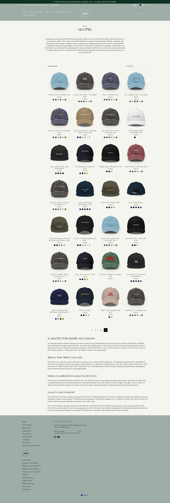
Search (24, 422)
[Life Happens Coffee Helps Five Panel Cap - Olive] (59, 245)
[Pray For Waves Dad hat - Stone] (112, 317)
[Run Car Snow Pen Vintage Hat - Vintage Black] (104, 245)
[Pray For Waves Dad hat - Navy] (109, 317)
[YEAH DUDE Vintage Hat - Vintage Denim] (132, 171)
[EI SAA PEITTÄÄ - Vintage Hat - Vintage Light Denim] (86, 101)
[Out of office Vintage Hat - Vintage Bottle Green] (65, 137)
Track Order (28, 15)
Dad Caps (25, 474)
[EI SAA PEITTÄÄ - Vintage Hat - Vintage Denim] (81, 101)
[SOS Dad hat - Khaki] (86, 315)
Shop (24, 12)
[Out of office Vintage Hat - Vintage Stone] (63, 137)
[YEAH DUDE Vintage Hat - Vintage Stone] (140, 171)
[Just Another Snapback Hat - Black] (82, 209)
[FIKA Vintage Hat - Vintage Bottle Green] (116, 99)
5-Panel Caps (26, 489)
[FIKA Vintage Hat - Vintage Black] (104, 99)
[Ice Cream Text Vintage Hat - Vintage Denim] (137, 101)
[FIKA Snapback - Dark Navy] (131, 207)
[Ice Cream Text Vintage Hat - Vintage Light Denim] (132, 101)
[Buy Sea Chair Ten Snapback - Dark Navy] (56, 173)
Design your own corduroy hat (31, 472)
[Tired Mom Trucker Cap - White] (114, 171)
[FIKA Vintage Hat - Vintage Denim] (107, 99)
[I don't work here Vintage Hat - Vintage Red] (58, 281)
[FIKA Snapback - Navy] (138, 207)
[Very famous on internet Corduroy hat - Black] (61, 319)
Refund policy (26, 428)
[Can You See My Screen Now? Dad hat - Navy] (80, 137)
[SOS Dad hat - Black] (81, 315)
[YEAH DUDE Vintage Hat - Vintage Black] (130, 171)
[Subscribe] (79, 431)
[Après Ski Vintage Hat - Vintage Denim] (132, 315)
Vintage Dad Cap (27, 478)
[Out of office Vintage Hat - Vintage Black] (53, 137)
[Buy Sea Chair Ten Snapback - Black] (58, 173)
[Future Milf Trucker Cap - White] (140, 245)
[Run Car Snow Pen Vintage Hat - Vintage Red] (109, 245)
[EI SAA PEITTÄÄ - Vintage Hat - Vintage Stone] (88, 101)
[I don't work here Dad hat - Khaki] (82, 245)
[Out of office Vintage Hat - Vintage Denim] (56, 137)
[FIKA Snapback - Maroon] (136, 207)
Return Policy (44, 5)
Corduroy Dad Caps (28, 483)
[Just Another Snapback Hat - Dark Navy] (80, 209)
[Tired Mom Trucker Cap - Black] (107, 171)
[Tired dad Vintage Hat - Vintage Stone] (63, 99)
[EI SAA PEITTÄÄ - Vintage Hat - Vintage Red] (84, 101)
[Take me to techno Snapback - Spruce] (141, 281)
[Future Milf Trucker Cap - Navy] (135, 245)
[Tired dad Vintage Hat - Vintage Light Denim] (58, 99)
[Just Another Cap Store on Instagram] (55, 437)
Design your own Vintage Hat (31, 466)
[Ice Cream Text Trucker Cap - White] (137, 137)
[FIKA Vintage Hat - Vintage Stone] (114, 99)
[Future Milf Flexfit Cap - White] (90, 173)
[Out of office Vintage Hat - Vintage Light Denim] (58, 137)
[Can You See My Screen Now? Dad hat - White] (92, 137)
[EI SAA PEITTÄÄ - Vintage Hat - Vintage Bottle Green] (91, 101)
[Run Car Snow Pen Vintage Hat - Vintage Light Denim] (112, 245)
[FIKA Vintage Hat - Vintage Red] (109, 99)
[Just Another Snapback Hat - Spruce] (90, 209)
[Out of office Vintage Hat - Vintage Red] (61, 137)
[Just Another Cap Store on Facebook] (59, 437)
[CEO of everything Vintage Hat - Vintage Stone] (63, 209)
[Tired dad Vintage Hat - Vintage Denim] (56, 99)
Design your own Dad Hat (30, 463)
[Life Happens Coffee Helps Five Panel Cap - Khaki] (64, 245)
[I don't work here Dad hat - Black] (78, 245)
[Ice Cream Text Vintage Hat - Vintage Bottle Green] (142, 101)
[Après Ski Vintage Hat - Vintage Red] (135, 315)
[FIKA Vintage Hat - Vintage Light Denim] (112, 99)
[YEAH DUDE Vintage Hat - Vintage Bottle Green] (142, 171)
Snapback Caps (27, 480)
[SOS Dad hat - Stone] (88, 315)
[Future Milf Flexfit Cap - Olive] (85, 173)
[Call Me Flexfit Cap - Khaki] (87, 279)
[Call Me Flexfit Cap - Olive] (85, 279)
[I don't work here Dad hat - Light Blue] (90, 245)
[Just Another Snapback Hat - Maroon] (85, 209)
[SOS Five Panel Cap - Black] (107, 207)
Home (85, 26)
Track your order (27, 436)
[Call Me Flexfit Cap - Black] (82, 279)
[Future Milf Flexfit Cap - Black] (82, 173)
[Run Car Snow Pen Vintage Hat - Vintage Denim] (107, 245)
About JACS (35, 5)
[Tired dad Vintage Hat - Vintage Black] (53, 99)
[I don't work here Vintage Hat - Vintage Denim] (56, 281)
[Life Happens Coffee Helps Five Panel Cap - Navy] (57, 245)
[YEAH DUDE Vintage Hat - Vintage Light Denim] (137, 171)
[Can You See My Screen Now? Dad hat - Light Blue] (90, 137)
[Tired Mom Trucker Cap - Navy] (109, 171)
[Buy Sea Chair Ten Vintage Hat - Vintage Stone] (114, 137)
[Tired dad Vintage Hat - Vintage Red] (61, 99)
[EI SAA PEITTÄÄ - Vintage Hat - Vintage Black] (79, 101)
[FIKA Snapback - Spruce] (141, 207)
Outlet (49, 12)
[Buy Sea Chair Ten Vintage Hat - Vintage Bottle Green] (116, 137)
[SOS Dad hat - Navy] (84, 315)
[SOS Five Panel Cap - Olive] (112, 207)
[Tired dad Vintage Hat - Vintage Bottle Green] (65, 99)
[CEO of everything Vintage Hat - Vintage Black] (53, 209)
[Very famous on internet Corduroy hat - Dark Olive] (63, 319)
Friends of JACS (63, 12)
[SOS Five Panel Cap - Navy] (109, 207)
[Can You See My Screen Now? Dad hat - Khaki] (82, 137)
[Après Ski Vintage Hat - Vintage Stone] (140, 315)
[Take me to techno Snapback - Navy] (138, 281)
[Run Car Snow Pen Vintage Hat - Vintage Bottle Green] (116, 245)
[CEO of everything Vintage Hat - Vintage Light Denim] (61, 209)
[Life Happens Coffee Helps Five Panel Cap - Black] (55, 245)
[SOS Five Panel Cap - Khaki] (114, 207)
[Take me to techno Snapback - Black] (133, 281)
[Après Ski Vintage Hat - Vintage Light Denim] (137, 315)
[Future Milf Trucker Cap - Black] (132, 245)
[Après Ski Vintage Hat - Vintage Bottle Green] (142, 315)
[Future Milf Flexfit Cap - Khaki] (87, 173)
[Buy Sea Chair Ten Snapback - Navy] (63, 173)
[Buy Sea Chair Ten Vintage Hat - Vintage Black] (104, 137)
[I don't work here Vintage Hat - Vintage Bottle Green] (65, 281)
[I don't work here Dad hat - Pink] (87, 245)
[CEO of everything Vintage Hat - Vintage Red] (58, 209)
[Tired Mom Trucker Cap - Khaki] (112, 171)
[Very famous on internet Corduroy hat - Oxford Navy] (56, 319)
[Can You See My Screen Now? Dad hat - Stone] (85, 137)
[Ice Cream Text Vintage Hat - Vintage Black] (135, 101)
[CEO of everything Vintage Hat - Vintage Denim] (56, 209)
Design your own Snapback (30, 469)
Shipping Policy (55, 5)
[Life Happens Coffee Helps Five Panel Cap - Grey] (62, 245)
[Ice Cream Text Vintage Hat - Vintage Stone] (140, 101)
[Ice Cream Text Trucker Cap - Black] (135, 137)
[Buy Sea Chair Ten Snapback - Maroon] (61, 173)
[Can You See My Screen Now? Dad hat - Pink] (87, 137)
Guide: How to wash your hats (31, 445)
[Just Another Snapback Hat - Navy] (87, 209)
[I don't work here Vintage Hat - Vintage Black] (53, 281)
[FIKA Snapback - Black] (133, 207)
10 (100, 330)
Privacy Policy (26, 434)
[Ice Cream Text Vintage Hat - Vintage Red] (130, 101)
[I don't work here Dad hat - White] (92, 245)
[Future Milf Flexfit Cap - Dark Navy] (80, 173)
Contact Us (25, 5)
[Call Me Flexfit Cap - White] (90, 279)
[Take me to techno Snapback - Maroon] (136, 281)
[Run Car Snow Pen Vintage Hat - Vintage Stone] (114, 245)
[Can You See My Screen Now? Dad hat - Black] (78, 137)
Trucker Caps (26, 486)
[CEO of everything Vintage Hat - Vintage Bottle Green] (65, 209)
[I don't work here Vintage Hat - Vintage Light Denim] (61, 281)
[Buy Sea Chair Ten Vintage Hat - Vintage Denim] (107, 137)
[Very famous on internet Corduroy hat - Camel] (58, 319)
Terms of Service (27, 425)
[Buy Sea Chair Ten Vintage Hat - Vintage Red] (109, 137)
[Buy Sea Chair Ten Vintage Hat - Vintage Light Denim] (112, 137)
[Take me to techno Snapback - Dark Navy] (131, 281)
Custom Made (36, 12)
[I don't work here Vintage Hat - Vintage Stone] (63, 281)
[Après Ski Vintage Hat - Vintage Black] (130, 315)
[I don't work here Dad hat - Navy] (80, 245)
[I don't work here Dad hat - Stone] (85, 245)
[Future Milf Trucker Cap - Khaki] (137, 245)
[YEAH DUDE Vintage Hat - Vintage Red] (135, 171)
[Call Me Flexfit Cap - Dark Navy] (80, 279)
